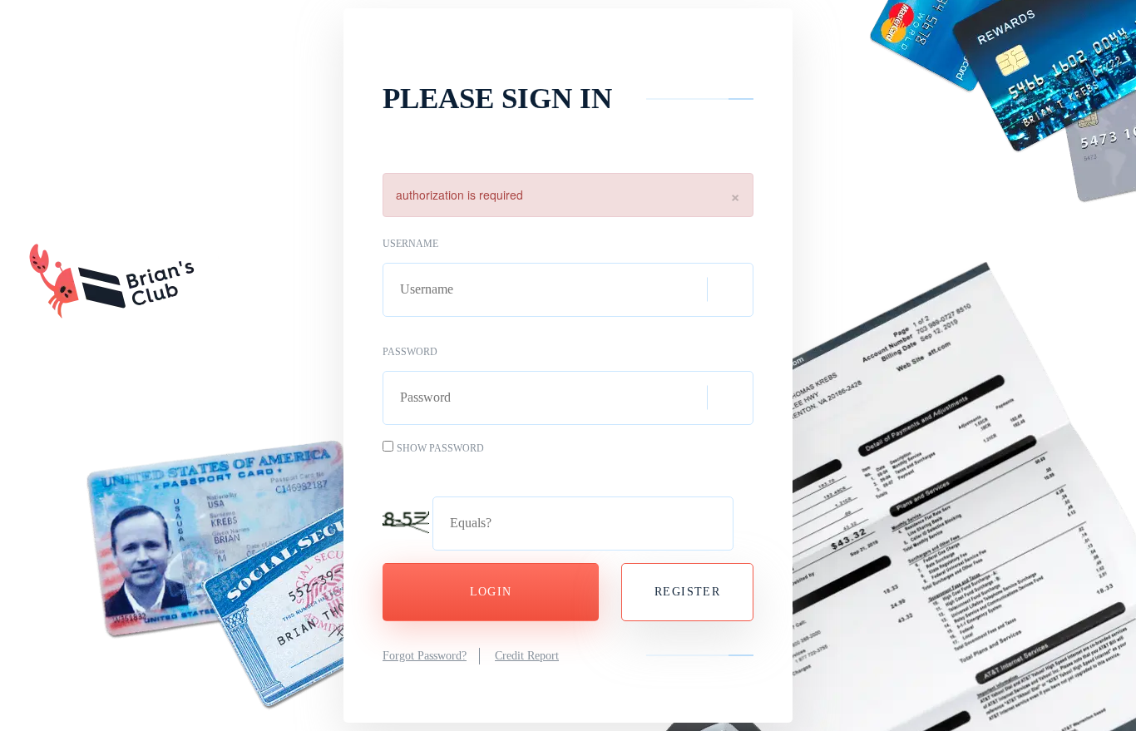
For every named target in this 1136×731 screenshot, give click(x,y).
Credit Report (527, 656)
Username (410, 243)
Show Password (440, 448)
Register (687, 591)
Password (410, 352)
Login (491, 591)
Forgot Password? (425, 656)
